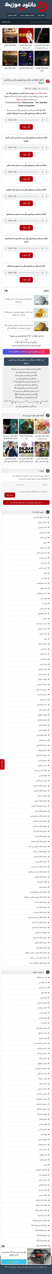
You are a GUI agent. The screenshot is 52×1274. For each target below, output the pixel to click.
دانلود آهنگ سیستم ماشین (37, 917)
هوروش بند (43, 1175)
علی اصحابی (43, 740)
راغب (45, 639)
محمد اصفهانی (42, 1063)
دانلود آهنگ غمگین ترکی (38, 816)
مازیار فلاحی (43, 1018)
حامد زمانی (43, 608)
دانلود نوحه (43, 887)
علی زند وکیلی (42, 765)
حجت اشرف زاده (41, 623)
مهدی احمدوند (42, 1114)
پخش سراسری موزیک (39, 1220)
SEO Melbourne (41, 1230)
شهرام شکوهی (42, 720)
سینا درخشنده (42, 694)
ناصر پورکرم (43, 1154)
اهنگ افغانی (43, 1185)
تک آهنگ (28, 88)
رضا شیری (44, 649)
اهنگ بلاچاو (43, 1190)
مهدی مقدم (43, 1124)
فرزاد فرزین (43, 997)
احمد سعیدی (42, 527)
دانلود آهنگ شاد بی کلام (38, 958)
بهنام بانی (44, 598)
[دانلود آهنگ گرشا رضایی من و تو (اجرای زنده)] (42, 35)
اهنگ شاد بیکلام (41, 1205)
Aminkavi (27, 1271)
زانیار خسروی (42, 669)
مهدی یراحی (43, 1129)
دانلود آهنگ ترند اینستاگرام (37, 872)
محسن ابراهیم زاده (40, 1043)
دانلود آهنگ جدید (40, 93)
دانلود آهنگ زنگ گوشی (26, 68)
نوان (45, 1165)
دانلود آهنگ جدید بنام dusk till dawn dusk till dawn (10, 438)
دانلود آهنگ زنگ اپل (40, 831)
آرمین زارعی (43, 532)
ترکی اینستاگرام (42, 780)
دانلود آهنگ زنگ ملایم (39, 922)
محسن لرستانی (42, 1053)
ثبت (26, 339)
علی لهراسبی (43, 982)
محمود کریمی (42, 1089)
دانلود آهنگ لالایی (41, 942)
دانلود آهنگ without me (26, 437)
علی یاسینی (43, 987)
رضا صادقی (43, 654)
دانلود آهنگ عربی (41, 861)
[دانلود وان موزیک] (26, 7)
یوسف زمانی (43, 1180)
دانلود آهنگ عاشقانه (40, 821)
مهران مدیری (42, 1139)
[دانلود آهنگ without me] (26, 426)
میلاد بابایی (43, 1149)
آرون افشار (43, 537)
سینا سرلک (43, 699)
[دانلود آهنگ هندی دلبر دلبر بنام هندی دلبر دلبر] (26, 449)
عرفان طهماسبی (42, 735)
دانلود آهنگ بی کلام (40, 851)
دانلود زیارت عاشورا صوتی (38, 892)
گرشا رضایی (43, 1013)
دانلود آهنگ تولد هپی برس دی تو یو (42, 437)
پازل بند (44, 603)
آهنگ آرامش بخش (40, 770)
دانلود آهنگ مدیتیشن (39, 866)
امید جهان (43, 547)
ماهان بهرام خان (41, 1028)
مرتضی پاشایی (42, 1094)
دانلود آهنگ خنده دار (40, 912)
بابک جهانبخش (42, 583)
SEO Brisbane (42, 1235)
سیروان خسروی (42, 689)
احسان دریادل (42, 522)
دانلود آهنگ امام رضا (40, 937)
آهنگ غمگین (12, 15)
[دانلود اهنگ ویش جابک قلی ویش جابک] (10, 449)
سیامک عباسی (42, 684)
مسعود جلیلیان (41, 1104)
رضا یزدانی (43, 659)
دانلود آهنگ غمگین (40, 791)
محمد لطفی (43, 1083)
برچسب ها (42, 88)
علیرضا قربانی (42, 760)
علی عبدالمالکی (42, 977)
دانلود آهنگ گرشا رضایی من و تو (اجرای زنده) (42, 46)
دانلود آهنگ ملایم (41, 836)
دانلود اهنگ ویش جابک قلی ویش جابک (10, 460)
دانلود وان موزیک (22, 99)
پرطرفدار (34, 88)
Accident (31, 1271)
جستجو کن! (6, 22)
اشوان (45, 542)
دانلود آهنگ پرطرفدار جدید (38, 963)
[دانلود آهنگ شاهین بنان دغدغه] (26, 35)
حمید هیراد (43, 634)
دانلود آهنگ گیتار (41, 902)
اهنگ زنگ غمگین (41, 1200)
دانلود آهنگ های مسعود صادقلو (36, 953)
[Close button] (50, 1246)
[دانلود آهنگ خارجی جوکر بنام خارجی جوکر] (42, 449)
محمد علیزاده (42, 1078)
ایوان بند (44, 578)
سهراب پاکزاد (42, 679)
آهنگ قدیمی (42, 775)
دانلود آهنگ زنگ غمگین (39, 841)
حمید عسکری (42, 628)
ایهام (45, 573)
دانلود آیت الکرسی (41, 932)
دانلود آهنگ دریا (41, 907)
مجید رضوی (43, 1038)
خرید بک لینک (42, 1215)
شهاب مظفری (42, 715)
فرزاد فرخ (44, 992)
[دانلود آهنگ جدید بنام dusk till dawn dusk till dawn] (10, 426)
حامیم (45, 618)
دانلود (25, 127)
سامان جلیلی (42, 674)
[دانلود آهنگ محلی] (10, 58)
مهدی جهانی (43, 1119)
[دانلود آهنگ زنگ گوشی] (26, 58)
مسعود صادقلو (42, 1109)
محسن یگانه (43, 1058)
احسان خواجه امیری (40, 517)
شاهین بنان (43, 710)
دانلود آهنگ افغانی (40, 877)
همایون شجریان (41, 1170)
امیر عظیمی (43, 558)
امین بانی (44, 563)
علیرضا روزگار (42, 750)
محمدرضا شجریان (41, 1068)
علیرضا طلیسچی (41, 755)
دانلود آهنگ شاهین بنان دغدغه (26, 46)
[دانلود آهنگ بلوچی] (10, 35)
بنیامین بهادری (42, 593)
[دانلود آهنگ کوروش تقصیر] (42, 58)
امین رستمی (43, 568)
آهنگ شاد (40, 15)
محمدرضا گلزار (42, 1073)
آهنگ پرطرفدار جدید (27, 15)
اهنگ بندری (43, 1195)
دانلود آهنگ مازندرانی (40, 826)
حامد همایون (42, 613)
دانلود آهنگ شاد (41, 948)
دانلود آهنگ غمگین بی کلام (37, 846)
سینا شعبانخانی (42, 704)
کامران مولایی (42, 1007)
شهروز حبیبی (43, 730)
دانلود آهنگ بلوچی (10, 45)
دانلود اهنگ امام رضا (40, 786)
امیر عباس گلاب (41, 553)
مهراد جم (44, 1134)
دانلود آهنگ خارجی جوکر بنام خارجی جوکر (42, 460)
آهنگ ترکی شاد (42, 882)
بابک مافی (43, 588)
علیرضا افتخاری (42, 745)
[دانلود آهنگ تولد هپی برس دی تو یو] (42, 426)
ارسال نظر (10, 495)
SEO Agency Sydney (39, 1225)
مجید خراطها (42, 1033)
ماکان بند (44, 1023)
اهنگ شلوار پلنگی (41, 1210)
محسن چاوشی (42, 1048)
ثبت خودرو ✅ (14, 1261)
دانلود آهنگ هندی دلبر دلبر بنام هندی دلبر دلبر (26, 460)
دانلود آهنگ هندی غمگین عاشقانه (35, 897)
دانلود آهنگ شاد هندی (39, 927)
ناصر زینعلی (43, 1159)
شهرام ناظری (43, 725)
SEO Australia (42, 1241)
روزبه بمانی (43, 664)
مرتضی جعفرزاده (41, 1099)
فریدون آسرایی (42, 1002)
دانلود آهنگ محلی (10, 68)
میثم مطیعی (42, 1144)
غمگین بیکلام (42, 796)
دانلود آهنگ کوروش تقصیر (42, 69)
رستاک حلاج (43, 644)
